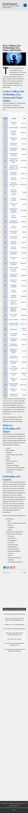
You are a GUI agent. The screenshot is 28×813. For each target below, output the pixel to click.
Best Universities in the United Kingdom (14, 614)
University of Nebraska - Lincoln (13, 350)
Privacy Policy (17, 807)
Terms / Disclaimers (6, 807)
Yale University (13, 127)
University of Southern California (13, 210)
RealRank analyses (8, 401)
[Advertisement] (14, 29)
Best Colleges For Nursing (14, 639)
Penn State (13, 329)
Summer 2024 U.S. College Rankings (14, 624)
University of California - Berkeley (13, 309)
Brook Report (10, 3)
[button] (4, 567)
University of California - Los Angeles (13, 167)
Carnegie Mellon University (14, 132)
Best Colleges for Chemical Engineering (14, 628)
